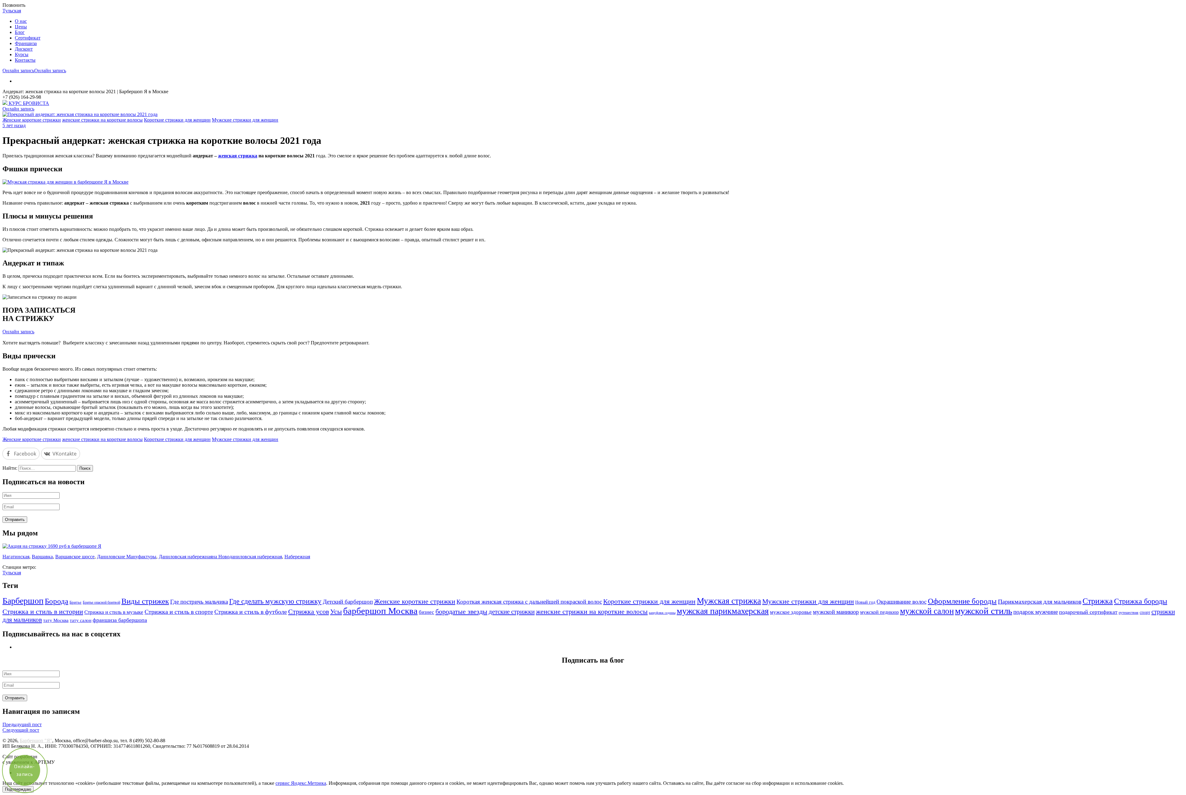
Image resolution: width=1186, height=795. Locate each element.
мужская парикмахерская (723, 611)
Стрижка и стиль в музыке (113, 612)
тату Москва (56, 620)
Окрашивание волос (902, 601)
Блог (20, 32)
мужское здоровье (791, 612)
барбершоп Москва (380, 611)
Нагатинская (15, 556)
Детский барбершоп (348, 601)
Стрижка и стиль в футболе (250, 612)
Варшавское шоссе (75, 556)
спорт (1145, 612)
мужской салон (927, 611)
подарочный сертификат (1088, 612)
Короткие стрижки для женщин (177, 120)
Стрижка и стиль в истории (42, 611)
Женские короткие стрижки (31, 120)
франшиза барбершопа (120, 620)
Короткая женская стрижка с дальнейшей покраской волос (529, 601)
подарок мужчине (1035, 612)
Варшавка (42, 556)
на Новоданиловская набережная (247, 556)
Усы (336, 611)
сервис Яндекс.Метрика (300, 783)
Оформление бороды (962, 601)
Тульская (11, 10)
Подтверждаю (18, 789)
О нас (21, 21)
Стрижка (1098, 601)
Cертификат (27, 37)
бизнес (426, 612)
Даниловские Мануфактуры (126, 556)
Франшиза (26, 43)
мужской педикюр (879, 612)
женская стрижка (237, 155)
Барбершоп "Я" (36, 740)
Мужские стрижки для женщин (245, 120)
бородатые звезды (461, 611)
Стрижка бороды (1140, 601)
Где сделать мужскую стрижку (275, 601)
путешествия (1128, 613)
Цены (21, 26)
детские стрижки (512, 611)
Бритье (75, 602)
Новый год (865, 602)
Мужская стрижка (729, 601)
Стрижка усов (308, 611)
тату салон (80, 620)
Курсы (21, 54)
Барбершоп (23, 601)
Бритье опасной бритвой (101, 603)
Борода (56, 601)
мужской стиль (983, 611)
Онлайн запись (18, 70)
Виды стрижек (145, 601)
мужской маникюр (836, 612)
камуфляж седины (662, 612)
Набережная (297, 556)
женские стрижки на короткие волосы (102, 120)
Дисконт (24, 49)
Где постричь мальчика (199, 601)
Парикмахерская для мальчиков (1039, 601)
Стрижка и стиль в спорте (179, 612)
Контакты (25, 60)
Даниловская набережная (185, 556)
